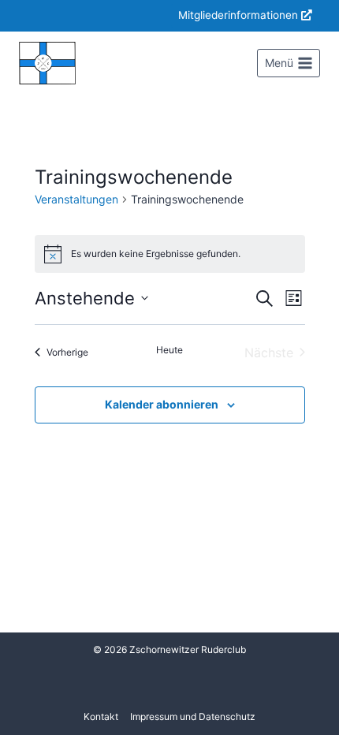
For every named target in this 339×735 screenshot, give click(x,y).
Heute (169, 350)
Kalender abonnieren (161, 404)
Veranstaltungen (76, 199)
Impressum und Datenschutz (192, 716)
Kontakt (101, 716)
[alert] (170, 254)
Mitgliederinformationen (238, 15)
